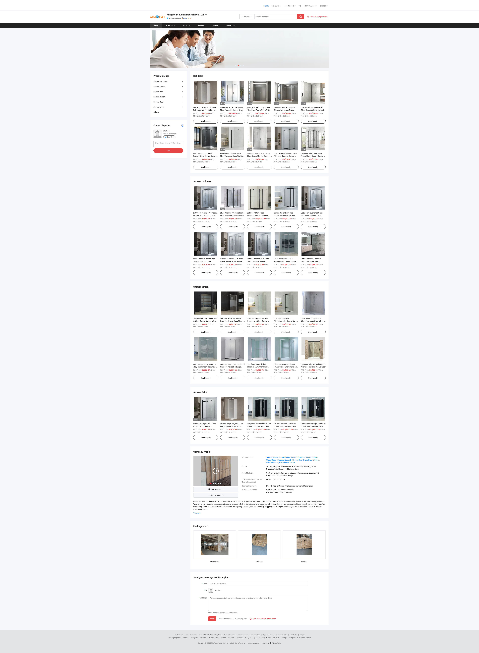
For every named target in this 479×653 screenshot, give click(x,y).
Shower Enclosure (160, 81)
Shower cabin (158, 107)
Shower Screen (159, 97)
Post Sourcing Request (319, 16)
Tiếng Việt (292, 638)
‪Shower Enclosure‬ (298, 457)
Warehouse (214, 561)
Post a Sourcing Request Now (263, 618)
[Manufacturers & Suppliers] (166, 5)
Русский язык (213, 638)
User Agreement (253, 643)
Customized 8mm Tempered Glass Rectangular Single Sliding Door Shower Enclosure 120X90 (313, 110)
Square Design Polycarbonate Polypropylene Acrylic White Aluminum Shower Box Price (231, 426)
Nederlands (240, 638)
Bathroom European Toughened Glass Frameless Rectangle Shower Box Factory (232, 367)
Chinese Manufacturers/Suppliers (210, 635)
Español (185, 638)
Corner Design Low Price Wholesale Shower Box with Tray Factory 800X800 (284, 215)
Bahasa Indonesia (305, 638)
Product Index (282, 635)
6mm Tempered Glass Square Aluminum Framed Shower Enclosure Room (285, 156)
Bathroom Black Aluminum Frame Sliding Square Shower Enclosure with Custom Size (312, 156)
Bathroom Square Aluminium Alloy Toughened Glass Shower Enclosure (205, 367)
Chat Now (170, 137)
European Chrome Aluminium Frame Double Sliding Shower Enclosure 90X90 (231, 261)
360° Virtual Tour (217, 489)
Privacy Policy (276, 643)
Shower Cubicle (159, 86)
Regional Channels (269, 635)
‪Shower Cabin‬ (284, 457)
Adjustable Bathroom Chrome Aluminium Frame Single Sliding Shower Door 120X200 (259, 110)
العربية (249, 638)
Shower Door (158, 102)
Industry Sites (255, 635)
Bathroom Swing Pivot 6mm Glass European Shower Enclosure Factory (258, 261)
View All (196, 513)
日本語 (263, 638)
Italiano (223, 638)
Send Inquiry (206, 121)
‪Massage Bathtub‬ (284, 460)
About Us (186, 25)
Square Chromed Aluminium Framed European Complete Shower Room (285, 426)
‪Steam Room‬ (271, 460)
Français (203, 638)
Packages (259, 561)
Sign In (266, 6)
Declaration (265, 643)
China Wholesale (229, 635)
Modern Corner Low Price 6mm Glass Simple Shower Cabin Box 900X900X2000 (259, 156)
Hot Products (178, 635)
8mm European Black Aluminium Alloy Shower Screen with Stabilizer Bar (286, 321)
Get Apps (311, 6)
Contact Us (230, 25)
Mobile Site (293, 635)
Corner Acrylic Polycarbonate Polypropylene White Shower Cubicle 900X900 (204, 110)
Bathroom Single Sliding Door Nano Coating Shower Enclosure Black (204, 426)
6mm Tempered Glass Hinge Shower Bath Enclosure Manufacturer (204, 261)
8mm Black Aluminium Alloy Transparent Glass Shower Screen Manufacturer (257, 321)
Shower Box (158, 91)
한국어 (256, 638)
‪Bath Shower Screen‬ (287, 462)
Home (155, 25)
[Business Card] (182, 125)
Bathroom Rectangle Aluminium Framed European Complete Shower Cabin (313, 426)
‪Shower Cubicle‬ (312, 457)
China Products (190, 635)
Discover (215, 25)
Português (194, 638)
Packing (304, 561)
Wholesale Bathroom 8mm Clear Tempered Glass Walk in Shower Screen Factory (231, 156)
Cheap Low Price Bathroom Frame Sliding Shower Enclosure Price (286, 367)
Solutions (201, 25)
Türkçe (284, 638)
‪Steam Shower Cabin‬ (311, 460)
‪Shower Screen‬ (272, 457)
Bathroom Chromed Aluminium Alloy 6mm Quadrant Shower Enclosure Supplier (205, 215)
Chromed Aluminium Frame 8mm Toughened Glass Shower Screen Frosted (232, 321)
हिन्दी (269, 638)
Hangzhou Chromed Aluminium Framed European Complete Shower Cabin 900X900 (259, 426)
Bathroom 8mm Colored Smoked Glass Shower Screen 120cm (204, 156)
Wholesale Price (243, 635)
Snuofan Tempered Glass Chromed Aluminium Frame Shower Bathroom (257, 367)
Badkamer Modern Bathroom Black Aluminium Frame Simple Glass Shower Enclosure (232, 110)
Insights (302, 635)
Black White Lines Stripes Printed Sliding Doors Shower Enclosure (285, 261)
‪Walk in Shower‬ (272, 462)
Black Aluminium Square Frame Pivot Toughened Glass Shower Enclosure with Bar (232, 215)
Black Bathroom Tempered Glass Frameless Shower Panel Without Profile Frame (313, 321)
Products (171, 25)
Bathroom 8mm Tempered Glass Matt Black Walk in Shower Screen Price (311, 261)
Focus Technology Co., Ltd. (223, 643)
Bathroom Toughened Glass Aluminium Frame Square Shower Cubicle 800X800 (312, 215)
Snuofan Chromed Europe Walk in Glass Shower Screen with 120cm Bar (205, 321)
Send (212, 618)
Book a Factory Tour (216, 495)
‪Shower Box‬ (297, 460)
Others (156, 112)
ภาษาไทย (276, 638)
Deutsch (231, 638)
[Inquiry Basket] (300, 6)
